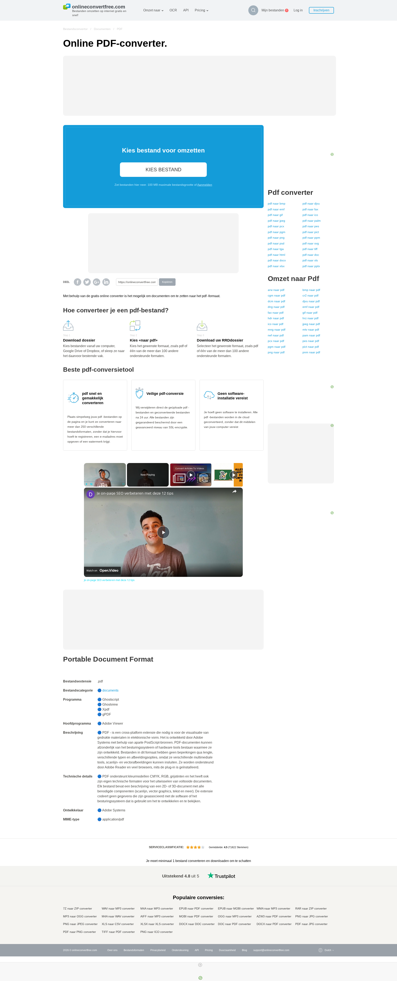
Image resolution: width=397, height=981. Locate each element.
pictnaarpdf (311, 346)
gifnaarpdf (310, 312)
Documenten (102, 29)
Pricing (200, 10)
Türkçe (320, 920)
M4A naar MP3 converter (156, 908)
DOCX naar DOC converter (197, 924)
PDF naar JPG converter (311, 924)
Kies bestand (163, 169)
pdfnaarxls (310, 260)
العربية (319, 883)
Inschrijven (321, 10)
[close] (200, 965)
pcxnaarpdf (276, 341)
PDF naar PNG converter (79, 931)
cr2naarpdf (310, 295)
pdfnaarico (310, 215)
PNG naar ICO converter (156, 931)
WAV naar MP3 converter (118, 908)
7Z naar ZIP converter (77, 908)
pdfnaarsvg (311, 243)
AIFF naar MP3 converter (157, 916)
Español (321, 887)
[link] (90, 494)
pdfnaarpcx (276, 226)
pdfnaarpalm (312, 220)
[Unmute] (91, 484)
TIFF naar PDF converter (118, 931)
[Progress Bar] (105, 481)
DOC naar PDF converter (234, 924)
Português (322, 912)
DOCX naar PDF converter (274, 924)
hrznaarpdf (310, 318)
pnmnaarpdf (311, 352)
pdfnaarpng (276, 237)
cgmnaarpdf (276, 295)
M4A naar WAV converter (118, 916)
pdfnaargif (275, 215)
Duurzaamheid (227, 950)
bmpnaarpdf (311, 290)
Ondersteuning (180, 950)
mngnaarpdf (276, 329)
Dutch (319, 916)
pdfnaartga (276, 249)
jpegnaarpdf (311, 324)
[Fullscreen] (123, 484)
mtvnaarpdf (311, 329)
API (186, 10)
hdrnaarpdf (276, 318)
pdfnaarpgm (276, 232)
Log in (298, 10)
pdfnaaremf (276, 209)
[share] (234, 491)
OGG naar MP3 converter (235, 916)
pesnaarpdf (311, 341)
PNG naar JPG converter (311, 916)
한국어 (320, 928)
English (320, 875)
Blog (244, 950)
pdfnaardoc (311, 254)
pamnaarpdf (311, 335)
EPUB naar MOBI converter (236, 908)
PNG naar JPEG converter (80, 924)
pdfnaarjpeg (276, 220)
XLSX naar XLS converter (157, 924)
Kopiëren (167, 282)
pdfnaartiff (310, 249)
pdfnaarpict (311, 232)
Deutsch (321, 891)
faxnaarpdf (275, 312)
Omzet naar (151, 10)
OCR (173, 10)
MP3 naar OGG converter (80, 916)
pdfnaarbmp (276, 203)
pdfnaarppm (311, 237)
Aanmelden (204, 184)
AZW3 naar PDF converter (274, 916)
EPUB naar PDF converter (196, 908)
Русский (321, 879)
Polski (319, 932)
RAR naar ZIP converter (311, 908)
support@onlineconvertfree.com (271, 950)
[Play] (86, 484)
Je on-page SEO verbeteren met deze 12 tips (135, 493)
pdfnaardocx (277, 260)
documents (110, 690)
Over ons (112, 950)
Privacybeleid (158, 950)
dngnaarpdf (276, 306)
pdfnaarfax (310, 209)
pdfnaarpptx (311, 266)
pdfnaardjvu (311, 203)
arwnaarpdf (276, 290)
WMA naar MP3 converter (273, 908)
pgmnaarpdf (276, 346)
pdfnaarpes (311, 226)
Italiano (320, 904)
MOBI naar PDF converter (196, 916)
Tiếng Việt (322, 908)
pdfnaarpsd (276, 243)
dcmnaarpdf (276, 301)
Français (321, 895)
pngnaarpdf (276, 352)
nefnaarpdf (276, 335)
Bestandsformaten (134, 950)
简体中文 (321, 924)
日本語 (320, 900)
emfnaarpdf (311, 306)
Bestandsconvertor (75, 29)
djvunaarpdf (311, 301)
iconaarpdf (275, 324)
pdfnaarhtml (276, 254)
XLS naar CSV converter (118, 924)
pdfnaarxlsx (276, 266)
